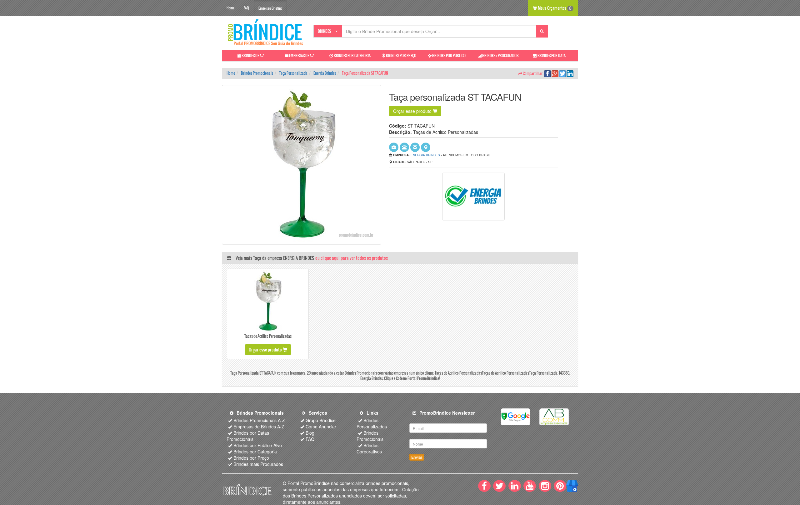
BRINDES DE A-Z (252, 55)
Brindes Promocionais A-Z (259, 420)
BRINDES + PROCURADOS (500, 55)
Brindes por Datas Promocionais (248, 436)
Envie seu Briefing (270, 8)
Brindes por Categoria (255, 451)
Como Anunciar (321, 426)
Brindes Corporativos (369, 448)
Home (230, 7)
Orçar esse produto (266, 349)
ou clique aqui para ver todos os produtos (351, 258)
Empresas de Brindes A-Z (258, 426)
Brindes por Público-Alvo (257, 445)
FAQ (246, 7)
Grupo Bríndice (321, 420)
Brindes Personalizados (372, 423)
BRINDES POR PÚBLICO (449, 55)
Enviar (416, 457)
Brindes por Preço (251, 458)
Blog (310, 433)
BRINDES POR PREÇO (400, 55)
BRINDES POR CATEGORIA (352, 55)
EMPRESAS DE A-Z (301, 55)
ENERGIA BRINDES (425, 155)
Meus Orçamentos (554, 8)
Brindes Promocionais (370, 436)
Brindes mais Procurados (258, 464)
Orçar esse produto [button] (413, 111)
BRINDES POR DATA (551, 55)
